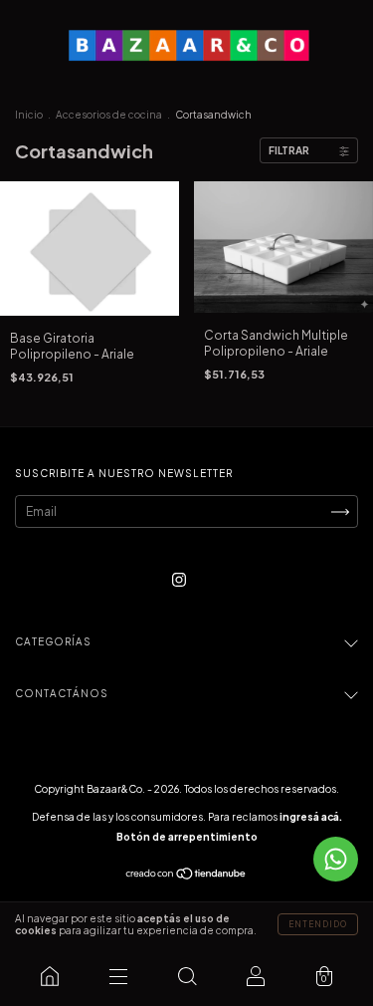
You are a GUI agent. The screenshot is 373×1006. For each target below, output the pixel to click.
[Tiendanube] (186, 876)
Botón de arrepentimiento (187, 837)
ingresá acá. (311, 817)
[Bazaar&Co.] (49, 976)
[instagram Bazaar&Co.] (179, 580)
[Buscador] (186, 976)
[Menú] (118, 976)
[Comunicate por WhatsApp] (335, 859)
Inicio (29, 115)
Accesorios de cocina (109, 115)
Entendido (317, 924)
